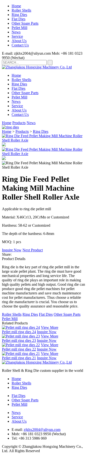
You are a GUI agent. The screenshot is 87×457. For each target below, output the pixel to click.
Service (17, 36)
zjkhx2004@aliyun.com (42, 429)
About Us (19, 41)
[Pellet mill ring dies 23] (21, 336)
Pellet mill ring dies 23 (19, 340)
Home (16, 6)
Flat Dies (18, 19)
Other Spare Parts (25, 23)
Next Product (32, 250)
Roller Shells (21, 10)
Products (19, 123)
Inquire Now (12, 250)
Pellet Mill (19, 28)
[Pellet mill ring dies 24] (21, 327)
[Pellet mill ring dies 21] (21, 354)
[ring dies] (10, 127)
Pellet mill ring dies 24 (19, 332)
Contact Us (20, 45)
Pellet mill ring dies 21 (19, 358)
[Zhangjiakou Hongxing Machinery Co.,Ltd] (37, 67)
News (16, 32)
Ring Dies (19, 15)
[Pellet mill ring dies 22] (21, 345)
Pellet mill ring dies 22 (19, 349)
